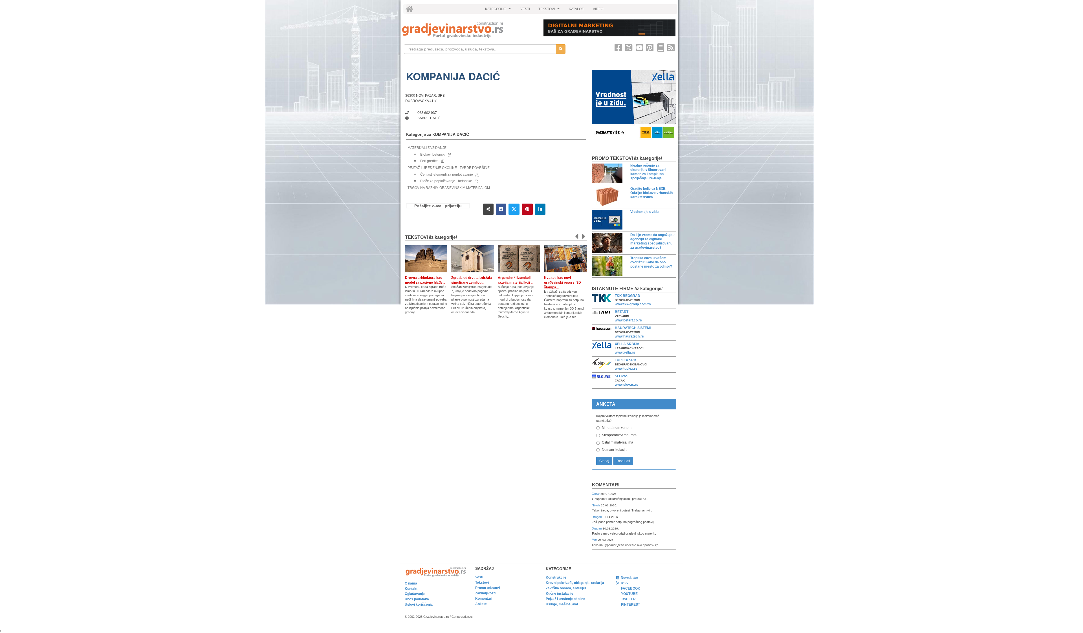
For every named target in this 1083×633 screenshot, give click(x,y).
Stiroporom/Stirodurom (619, 435)
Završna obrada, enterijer (566, 588)
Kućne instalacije (559, 593)
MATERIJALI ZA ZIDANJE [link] (427, 148)
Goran (596, 493)
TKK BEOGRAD (627, 296)
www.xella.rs (625, 352)
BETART (621, 312)
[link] (468, 29)
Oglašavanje (415, 594)
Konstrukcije (556, 577)
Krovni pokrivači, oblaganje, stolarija (575, 583)
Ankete (481, 604)
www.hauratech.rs (629, 336)
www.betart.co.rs (628, 320)
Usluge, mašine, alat (562, 604)
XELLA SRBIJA (627, 344)
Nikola (596, 505)
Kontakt (411, 589)
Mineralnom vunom (616, 428)
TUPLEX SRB (625, 360)
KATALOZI (576, 9)
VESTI (525, 9)
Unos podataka (417, 599)
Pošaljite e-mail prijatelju (438, 206)
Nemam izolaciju (615, 450)
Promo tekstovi (487, 588)
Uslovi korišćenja (419, 604)
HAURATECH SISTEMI (633, 328)
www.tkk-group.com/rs (633, 304)
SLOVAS (621, 376)
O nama (411, 583)
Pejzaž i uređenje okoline (565, 599)
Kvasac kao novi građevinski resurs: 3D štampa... (562, 282)
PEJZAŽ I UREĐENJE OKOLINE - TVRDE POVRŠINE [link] (449, 168)
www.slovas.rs (626, 385)
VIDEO (598, 9)
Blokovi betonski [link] (432, 154)
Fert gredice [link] (429, 161)
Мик (595, 539)
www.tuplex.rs (626, 368)
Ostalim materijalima (617, 442)
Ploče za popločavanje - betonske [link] (446, 181)
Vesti (479, 577)
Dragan (597, 517)
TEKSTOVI (549, 10)
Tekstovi (482, 583)
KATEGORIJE (498, 10)
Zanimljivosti (485, 593)
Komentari (605, 484)
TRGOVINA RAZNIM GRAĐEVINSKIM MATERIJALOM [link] (449, 188)
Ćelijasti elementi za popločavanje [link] (446, 175)
